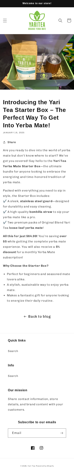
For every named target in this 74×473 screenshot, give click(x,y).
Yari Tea (31, 466)
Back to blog (39, 316)
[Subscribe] (61, 433)
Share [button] (11, 142)
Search (13, 351)
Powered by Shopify (45, 466)
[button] (5, 20)
